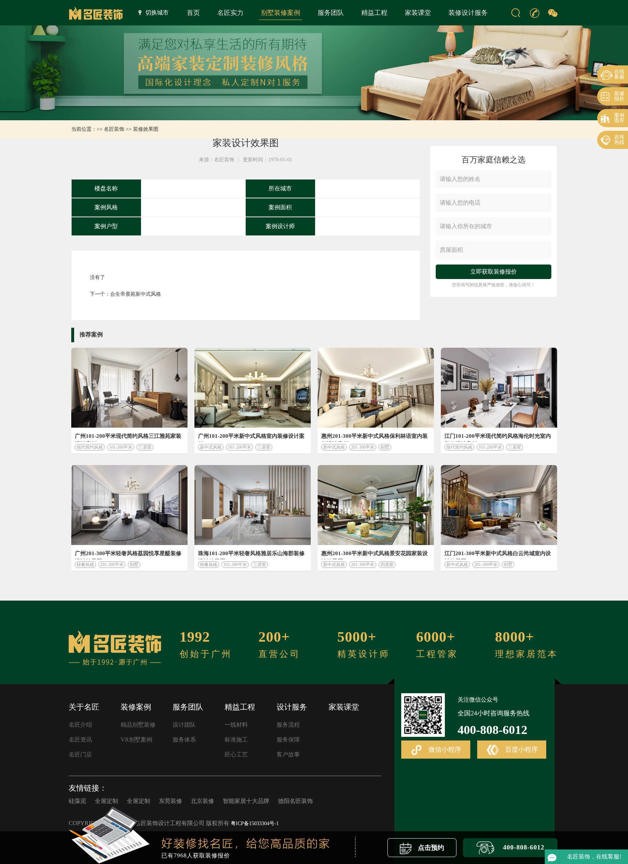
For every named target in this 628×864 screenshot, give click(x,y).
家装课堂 (418, 12)
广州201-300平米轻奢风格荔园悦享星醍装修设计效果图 (128, 554)
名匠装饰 (114, 129)
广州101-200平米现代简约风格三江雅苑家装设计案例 (128, 437)
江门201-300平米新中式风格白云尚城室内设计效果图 (497, 554)
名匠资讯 (80, 739)
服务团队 (331, 12)
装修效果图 (145, 129)
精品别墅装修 (138, 725)
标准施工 (236, 739)
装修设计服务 (468, 12)
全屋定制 (106, 801)
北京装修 (202, 801)
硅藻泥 (77, 801)
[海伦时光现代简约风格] (499, 388)
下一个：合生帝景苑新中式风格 (125, 294)
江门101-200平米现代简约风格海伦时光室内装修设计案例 (497, 437)
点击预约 (430, 847)
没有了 (97, 277)
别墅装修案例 (280, 12)
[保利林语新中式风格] (376, 388)
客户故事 (288, 754)
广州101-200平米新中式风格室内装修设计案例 (251, 437)
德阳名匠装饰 (295, 801)
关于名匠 (84, 707)
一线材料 (236, 725)
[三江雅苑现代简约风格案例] (129, 388)
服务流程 (288, 725)
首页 (193, 12)
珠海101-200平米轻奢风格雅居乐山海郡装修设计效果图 (251, 554)
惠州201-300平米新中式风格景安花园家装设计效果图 (374, 554)
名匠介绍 (80, 725)
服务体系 (184, 739)
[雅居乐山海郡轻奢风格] (252, 505)
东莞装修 (170, 801)
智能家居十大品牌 (246, 801)
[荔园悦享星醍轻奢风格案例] (129, 505)
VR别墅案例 (136, 739)
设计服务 (292, 707)
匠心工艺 (236, 754)
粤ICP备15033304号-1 (255, 823)
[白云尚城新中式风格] (499, 505)
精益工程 (374, 12)
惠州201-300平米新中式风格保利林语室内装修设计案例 (374, 437)
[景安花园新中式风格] (376, 505)
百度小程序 (520, 749)
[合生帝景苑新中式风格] (252, 388)
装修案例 (136, 707)
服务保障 (288, 739)
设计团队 (184, 725)
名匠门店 (80, 754)
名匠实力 (230, 12)
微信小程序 (444, 749)
